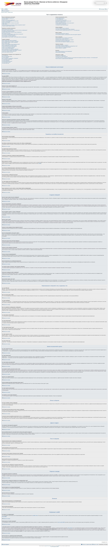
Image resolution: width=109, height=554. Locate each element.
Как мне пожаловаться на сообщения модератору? (10, 49)
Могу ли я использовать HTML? (7, 56)
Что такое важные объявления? (7, 59)
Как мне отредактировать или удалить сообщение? (10, 41)
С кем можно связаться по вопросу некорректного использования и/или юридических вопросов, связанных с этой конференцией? (77, 57)
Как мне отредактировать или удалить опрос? (9, 45)
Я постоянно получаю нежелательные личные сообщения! (65, 29)
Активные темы (10, 12)
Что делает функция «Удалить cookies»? (8, 25)
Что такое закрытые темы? (6, 62)
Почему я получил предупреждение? (8, 48)
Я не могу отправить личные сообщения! (62, 28)
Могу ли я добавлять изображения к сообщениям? (10, 58)
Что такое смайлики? (5, 57)
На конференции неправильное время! (8, 31)
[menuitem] (6, 9)
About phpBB (4, 516)
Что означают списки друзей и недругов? (62, 33)
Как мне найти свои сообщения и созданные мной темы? (65, 41)
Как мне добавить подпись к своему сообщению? (10, 42)
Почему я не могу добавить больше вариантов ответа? (11, 44)
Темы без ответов (4, 12)
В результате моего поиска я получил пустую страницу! (64, 39)
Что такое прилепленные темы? (7, 61)
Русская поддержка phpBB (55, 546)
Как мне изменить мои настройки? (7, 29)
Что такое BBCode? (5, 55)
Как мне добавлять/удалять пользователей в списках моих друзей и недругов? (68, 34)
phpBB (40, 163)
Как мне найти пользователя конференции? (63, 40)
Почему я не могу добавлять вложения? (8, 47)
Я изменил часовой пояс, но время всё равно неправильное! (12, 32)
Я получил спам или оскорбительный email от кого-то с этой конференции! (68, 30)
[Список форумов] (13, 4)
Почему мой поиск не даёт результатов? (62, 38)
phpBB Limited (35, 515)
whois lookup (70, 527)
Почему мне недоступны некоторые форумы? (9, 46)
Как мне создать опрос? (6, 43)
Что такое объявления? (5, 60)
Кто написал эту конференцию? (61, 55)
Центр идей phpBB (61, 522)
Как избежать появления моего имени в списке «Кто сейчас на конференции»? (14, 30)
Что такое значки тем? (5, 63)
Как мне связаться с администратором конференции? (64, 58)
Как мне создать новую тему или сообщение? (9, 40)
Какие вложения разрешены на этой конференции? (64, 51)
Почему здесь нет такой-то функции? (62, 56)
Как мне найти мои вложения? (60, 52)
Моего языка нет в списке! (6, 33)
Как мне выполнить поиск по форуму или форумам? (64, 37)
